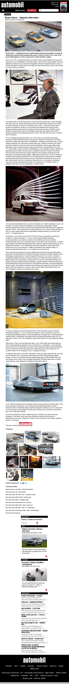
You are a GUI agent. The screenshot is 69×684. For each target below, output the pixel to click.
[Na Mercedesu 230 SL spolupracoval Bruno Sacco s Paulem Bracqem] (51, 442)
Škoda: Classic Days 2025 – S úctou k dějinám (33, 615)
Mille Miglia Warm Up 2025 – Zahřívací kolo (33, 623)
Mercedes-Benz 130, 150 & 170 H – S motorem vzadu (20, 494)
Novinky (9, 666)
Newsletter (55, 3)
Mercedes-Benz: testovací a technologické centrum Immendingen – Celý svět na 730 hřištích (33, 646)
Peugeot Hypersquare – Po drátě (31, 596)
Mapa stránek (49, 673)
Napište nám (15, 675)
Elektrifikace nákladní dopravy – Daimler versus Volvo (34, 631)
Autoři (56, 675)
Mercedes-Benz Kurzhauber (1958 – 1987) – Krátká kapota (22, 510)
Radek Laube (9, 20)
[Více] (46, 556)
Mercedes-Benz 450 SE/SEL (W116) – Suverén (18, 502)
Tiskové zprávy (42, 666)
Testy (16, 666)
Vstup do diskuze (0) (12, 483)
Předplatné (55, 4)
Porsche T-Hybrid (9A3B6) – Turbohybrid (33, 563)
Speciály (31, 666)
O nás (57, 6)
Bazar (61, 666)
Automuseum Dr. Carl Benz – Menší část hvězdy (19, 489)
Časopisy (53, 666)
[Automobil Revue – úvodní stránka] (14, 15)
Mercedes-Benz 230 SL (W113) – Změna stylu (18, 497)
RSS (31, 675)
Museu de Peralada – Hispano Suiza (32, 639)
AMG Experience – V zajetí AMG (30, 608)
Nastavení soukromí (47, 675)
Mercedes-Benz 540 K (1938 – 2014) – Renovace (19, 505)
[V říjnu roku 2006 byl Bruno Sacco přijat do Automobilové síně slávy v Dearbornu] (36, 467)
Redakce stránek (61, 673)
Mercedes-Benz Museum (13, 513)
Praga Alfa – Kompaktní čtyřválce (32, 602)
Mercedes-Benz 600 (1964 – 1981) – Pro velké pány (20, 507)
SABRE (43, 678)
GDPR (36, 675)
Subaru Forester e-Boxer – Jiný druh (33, 530)
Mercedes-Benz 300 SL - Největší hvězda (17, 499)
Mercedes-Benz (20, 10)
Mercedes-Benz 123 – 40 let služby (15, 492)
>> (32, 553)
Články (23, 666)
